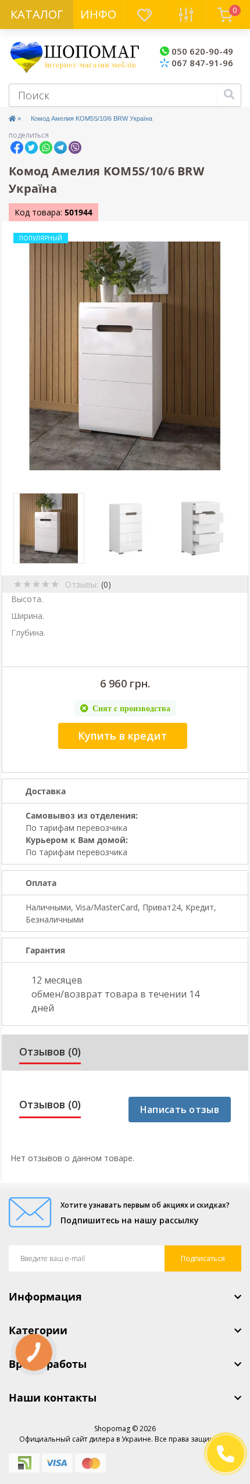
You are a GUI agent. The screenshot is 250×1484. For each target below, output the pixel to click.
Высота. (27, 598)
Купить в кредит (122, 736)
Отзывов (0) (50, 1051)
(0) (106, 584)
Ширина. (27, 615)
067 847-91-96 (201, 63)
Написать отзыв (179, 1109)
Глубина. (28, 632)
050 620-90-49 (201, 51)
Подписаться (203, 1258)
